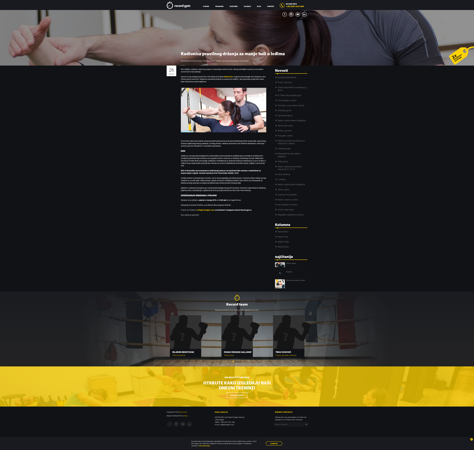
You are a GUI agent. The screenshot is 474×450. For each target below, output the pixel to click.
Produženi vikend (285, 135)
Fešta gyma (283, 161)
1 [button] (233, 361)
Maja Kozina (283, 246)
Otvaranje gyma (284, 110)
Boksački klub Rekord (287, 77)
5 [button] (240, 361)
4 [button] (239, 361)
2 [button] (235, 361)
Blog (259, 6)
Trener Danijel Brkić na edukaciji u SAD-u (292, 89)
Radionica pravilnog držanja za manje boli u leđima (291, 142)
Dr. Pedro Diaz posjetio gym (289, 95)
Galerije (247, 6)
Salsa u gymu (283, 189)
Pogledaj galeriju (237, 395)
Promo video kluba (286, 209)
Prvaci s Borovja (285, 82)
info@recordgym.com (205, 210)
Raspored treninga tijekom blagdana (289, 155)
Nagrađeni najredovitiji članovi (291, 214)
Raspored (234, 6)
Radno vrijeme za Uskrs (288, 199)
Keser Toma (283, 236)
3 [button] (237, 361)
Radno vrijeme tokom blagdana (291, 184)
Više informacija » (204, 446)
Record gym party (285, 125)
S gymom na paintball (287, 194)
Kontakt (270, 6)
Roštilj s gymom (285, 130)
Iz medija (282, 179)
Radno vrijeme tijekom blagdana (292, 120)
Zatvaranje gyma (285, 115)
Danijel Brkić (283, 231)
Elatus (186, 416)
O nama (206, 6)
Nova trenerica (284, 174)
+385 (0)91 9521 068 (295, 6)
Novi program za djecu (287, 204)
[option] (185, 335)
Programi (219, 6)
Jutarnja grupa (284, 148)
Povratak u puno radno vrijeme (291, 105)
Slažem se (274, 443)
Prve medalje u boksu (287, 100)
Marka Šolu (228, 76)
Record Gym (178, 5)
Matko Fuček (283, 241)
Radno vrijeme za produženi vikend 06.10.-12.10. (290, 168)
